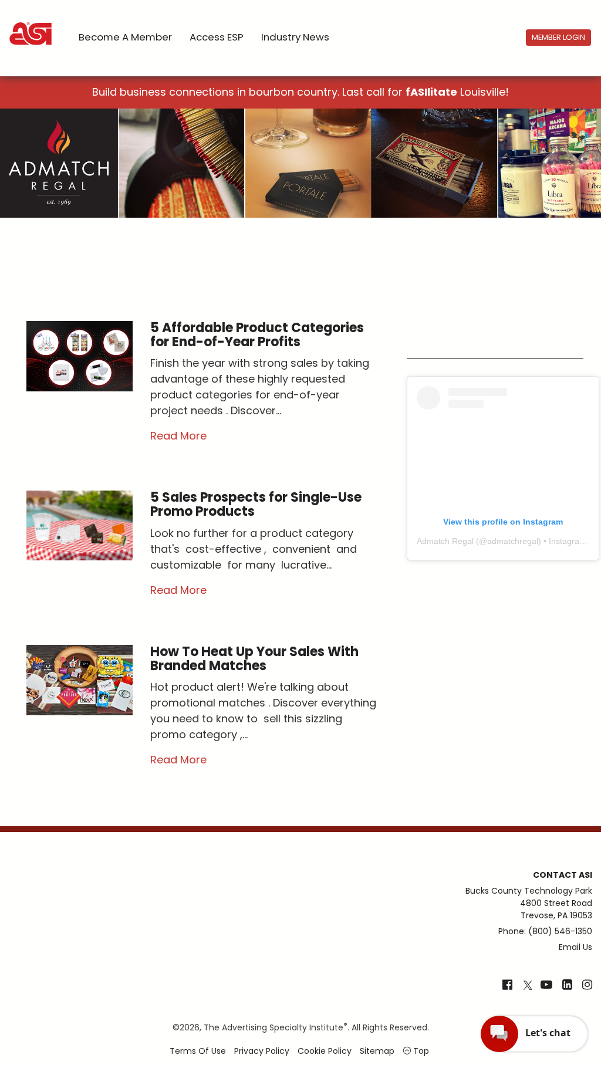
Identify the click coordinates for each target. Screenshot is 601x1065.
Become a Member (125, 37)
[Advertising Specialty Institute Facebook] (507, 986)
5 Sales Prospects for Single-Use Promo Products (256, 504)
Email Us (575, 947)
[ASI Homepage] (31, 23)
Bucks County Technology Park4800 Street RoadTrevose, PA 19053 (528, 903)
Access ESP (217, 37)
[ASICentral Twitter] (527, 986)
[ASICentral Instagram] (587, 986)
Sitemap (377, 1051)
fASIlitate (431, 91)
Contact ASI (562, 875)
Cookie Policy (325, 1051)
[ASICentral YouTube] (546, 986)
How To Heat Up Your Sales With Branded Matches (254, 659)
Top (420, 1051)
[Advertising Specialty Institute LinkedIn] (567, 986)
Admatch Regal (445, 541)
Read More (178, 435)
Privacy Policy (261, 1051)
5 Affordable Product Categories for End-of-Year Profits (257, 335)
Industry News (295, 37)
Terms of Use (198, 1051)
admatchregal (512, 541)
